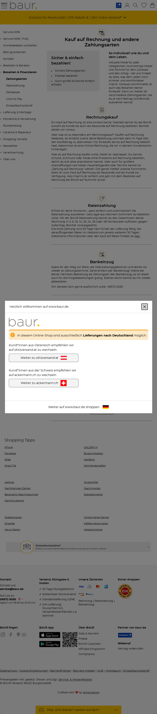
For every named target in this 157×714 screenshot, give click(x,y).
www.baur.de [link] (75, 407)
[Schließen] (144, 307)
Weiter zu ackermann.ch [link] (39, 383)
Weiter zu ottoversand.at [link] (39, 357)
